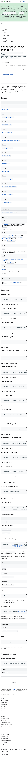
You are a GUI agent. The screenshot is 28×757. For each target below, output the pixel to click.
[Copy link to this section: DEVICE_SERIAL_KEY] (15, 322)
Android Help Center (5, 734)
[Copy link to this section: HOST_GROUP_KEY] (14, 381)
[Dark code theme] (26, 298)
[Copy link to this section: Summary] (9, 98)
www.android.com (5, 738)
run (3, 248)
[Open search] (18, 1)
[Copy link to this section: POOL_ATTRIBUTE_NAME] (18, 424)
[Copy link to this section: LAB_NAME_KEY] (12, 409)
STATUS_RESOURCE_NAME (8, 194)
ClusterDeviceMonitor (6, 76)
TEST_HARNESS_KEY (6, 202)
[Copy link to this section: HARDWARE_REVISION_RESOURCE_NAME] (2, 353)
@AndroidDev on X (5, 718)
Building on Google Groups (6, 726)
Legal (16, 749)
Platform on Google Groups (6, 724)
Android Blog (3, 720)
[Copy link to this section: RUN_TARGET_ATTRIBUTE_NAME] (22, 438)
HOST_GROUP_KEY (6, 155)
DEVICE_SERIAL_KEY (6, 124)
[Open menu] (2, 1)
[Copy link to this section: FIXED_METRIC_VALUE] (16, 337)
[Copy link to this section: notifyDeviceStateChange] (18, 539)
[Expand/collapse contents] (8, 29)
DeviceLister (10, 262)
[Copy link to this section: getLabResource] (12, 502)
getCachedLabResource (14, 282)
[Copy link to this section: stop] (5, 637)
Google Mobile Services (6, 740)
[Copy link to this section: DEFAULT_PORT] (11, 294)
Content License (14, 689)
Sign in (24, 1)
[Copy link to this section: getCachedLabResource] (17, 658)
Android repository (5, 700)
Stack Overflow (4, 742)
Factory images (4, 708)
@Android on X (4, 716)
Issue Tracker (3, 744)
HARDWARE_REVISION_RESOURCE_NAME (10, 140)
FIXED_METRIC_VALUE (7, 132)
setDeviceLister (6, 259)
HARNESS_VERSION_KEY (7, 148)
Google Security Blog (5, 722)
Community (11, 749)
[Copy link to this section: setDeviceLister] (12, 606)
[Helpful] (9, 26)
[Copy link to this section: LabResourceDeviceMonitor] (19, 486)
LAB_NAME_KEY (5, 171)
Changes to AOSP (18, 17)
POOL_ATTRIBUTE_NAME (7, 179)
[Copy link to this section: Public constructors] (17, 482)
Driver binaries (4, 710)
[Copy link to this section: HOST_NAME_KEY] (13, 395)
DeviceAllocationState (8, 237)
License (19, 749)
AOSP (2, 23)
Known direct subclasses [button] (7, 75)
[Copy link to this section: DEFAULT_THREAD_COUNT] (18, 308)
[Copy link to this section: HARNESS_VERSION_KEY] (17, 367)
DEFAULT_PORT (5, 109)
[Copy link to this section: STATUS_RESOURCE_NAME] (18, 452)
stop (3, 269)
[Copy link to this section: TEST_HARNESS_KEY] (14, 466)
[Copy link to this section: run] (4, 590)
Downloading (4, 704)
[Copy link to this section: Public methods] (14, 498)
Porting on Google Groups (6, 728)
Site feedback (5, 751)
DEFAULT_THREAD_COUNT (8, 117)
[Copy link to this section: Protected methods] (17, 654)
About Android (4, 749)
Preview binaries (4, 706)
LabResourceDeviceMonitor (9, 212)
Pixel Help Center (4, 736)
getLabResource (6, 224)
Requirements (4, 702)
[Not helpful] (11, 26)
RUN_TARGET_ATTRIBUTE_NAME (9, 186)
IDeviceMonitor (15, 57)
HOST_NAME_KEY (6, 163)
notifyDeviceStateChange (8, 235)
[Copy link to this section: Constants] (10, 290)
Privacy (24, 749)
